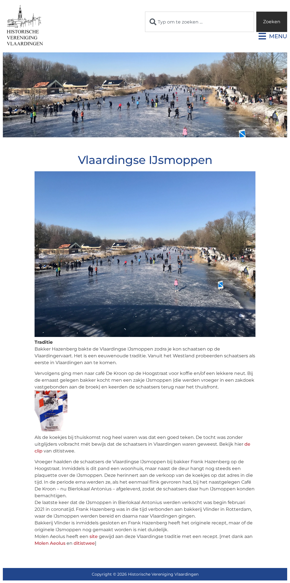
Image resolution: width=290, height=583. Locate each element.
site (93, 536)
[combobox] (199, 22)
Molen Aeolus (50, 543)
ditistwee (84, 543)
